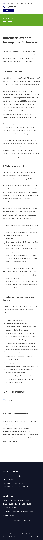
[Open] (38, 20)
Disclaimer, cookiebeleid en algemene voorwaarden (18, 533)
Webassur (26, 536)
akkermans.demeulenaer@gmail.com (20, 3)
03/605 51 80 (11, 7)
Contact (8, 10)
